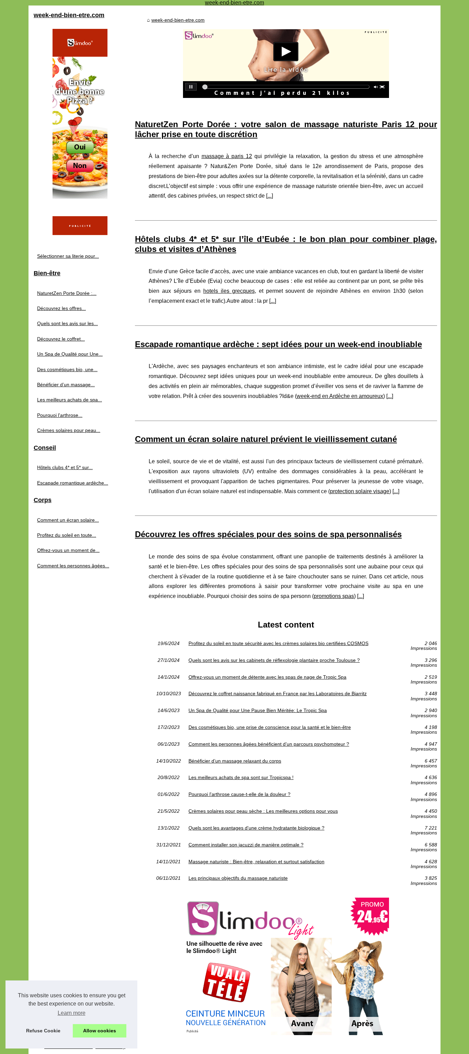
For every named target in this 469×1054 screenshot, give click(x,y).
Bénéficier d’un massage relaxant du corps (234, 761)
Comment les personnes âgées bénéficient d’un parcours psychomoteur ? (268, 744)
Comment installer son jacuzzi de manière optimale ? (246, 844)
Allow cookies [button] (99, 1030)
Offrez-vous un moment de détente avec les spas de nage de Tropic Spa (267, 677)
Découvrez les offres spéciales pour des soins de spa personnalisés (268, 534)
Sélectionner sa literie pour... (68, 256)
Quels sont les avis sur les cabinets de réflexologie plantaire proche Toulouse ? (274, 660)
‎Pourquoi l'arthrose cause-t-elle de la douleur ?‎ (239, 794)
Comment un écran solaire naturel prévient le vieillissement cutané (266, 439)
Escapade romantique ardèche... (72, 483)
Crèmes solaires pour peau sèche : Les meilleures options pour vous (263, 811)
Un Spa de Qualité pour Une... (70, 354)
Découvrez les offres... (61, 308)
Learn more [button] (71, 1013)
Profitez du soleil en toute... (66, 535)
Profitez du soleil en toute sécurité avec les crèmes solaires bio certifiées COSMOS (278, 643)
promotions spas (334, 596)
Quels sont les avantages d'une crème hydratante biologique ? (256, 828)
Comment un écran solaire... (68, 520)
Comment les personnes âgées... (73, 565)
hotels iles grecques (229, 291)
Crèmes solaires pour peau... (68, 430)
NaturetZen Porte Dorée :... (66, 293)
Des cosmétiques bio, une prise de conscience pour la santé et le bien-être (269, 727)
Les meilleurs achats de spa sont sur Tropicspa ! (241, 777)
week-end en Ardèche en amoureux (340, 396)
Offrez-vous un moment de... (68, 550)
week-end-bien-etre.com (178, 20)
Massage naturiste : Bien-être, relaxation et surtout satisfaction (256, 861)
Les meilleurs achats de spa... (69, 399)
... (269, 196)
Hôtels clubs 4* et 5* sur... (65, 467)
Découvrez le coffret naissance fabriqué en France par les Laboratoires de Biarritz (277, 693)
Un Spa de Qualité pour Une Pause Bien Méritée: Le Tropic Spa (257, 710)
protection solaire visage (359, 491)
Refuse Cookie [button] (43, 1030)
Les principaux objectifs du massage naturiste (238, 878)
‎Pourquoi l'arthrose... (59, 415)
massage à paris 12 (227, 156)
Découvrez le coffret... (61, 339)
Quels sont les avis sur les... (67, 323)
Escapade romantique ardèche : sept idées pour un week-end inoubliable (278, 344)
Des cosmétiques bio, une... (67, 369)
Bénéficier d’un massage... (66, 384)
